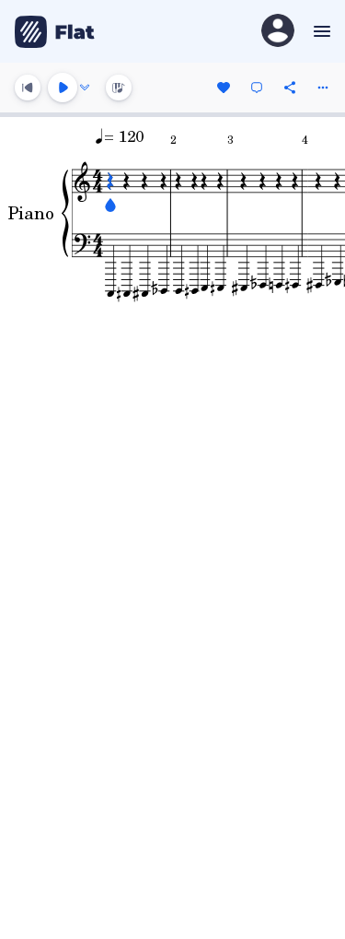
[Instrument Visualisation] (119, 87)
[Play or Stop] (62, 87)
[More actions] (323, 87)
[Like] (223, 87)
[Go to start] (27, 87)
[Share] (289, 87)
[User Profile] (277, 32)
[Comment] (256, 87)
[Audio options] (84, 87)
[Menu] (319, 31)
